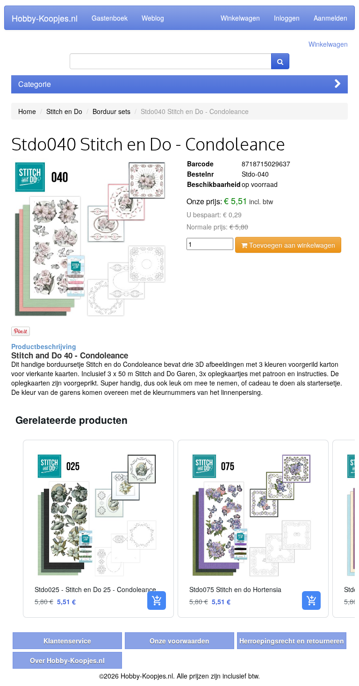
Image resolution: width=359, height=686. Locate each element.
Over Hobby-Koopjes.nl (67, 660)
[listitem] (98, 529)
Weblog (153, 17)
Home (27, 111)
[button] (13, 529)
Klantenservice (67, 640)
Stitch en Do (64, 111)
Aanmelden (330, 17)
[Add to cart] (156, 600)
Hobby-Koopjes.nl (45, 18)
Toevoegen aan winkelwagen (291, 245)
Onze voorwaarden (179, 640)
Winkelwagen (240, 17)
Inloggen (287, 17)
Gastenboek (110, 17)
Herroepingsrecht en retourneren (291, 640)
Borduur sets (111, 111)
